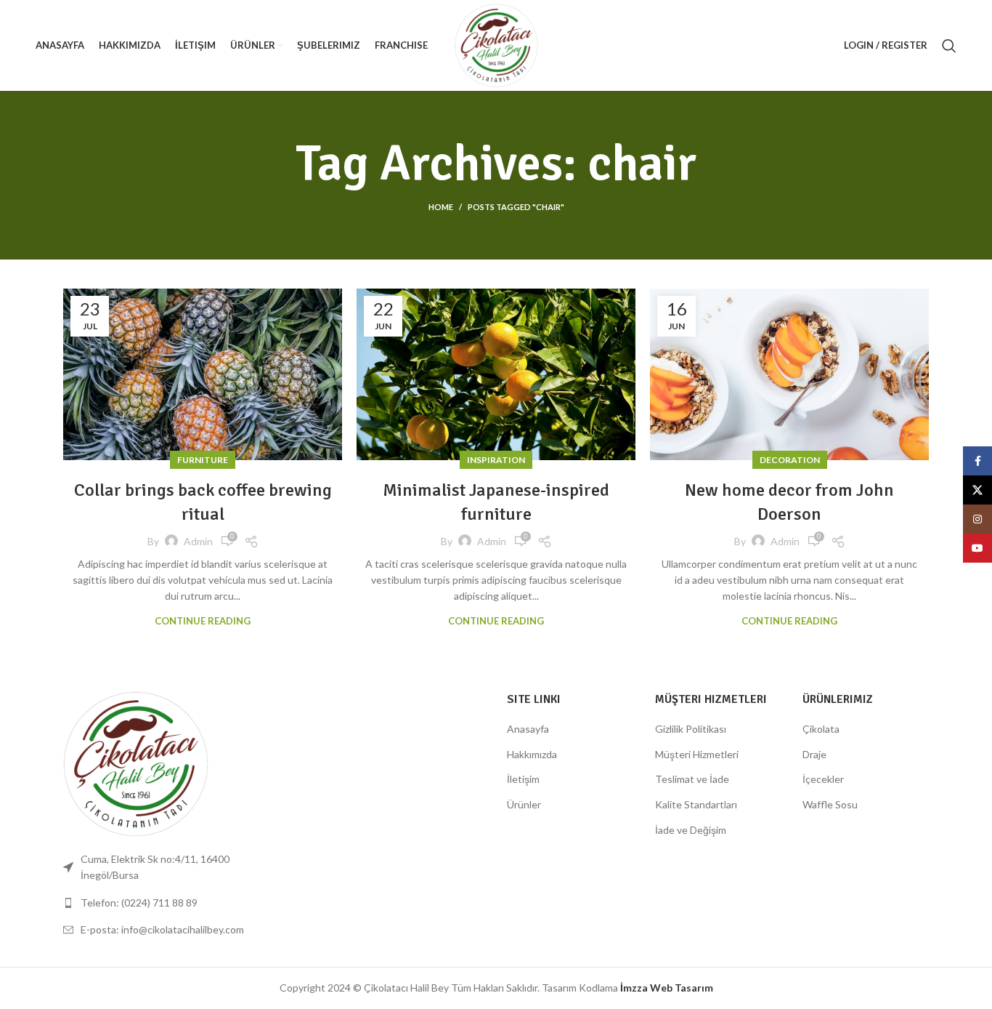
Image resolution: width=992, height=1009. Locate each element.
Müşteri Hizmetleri (697, 754)
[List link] (163, 903)
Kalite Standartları (696, 804)
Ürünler (524, 804)
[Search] (949, 45)
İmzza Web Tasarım (666, 987)
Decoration (790, 459)
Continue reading (203, 621)
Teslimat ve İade (692, 779)
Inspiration (496, 459)
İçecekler (823, 779)
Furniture (202, 459)
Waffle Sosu (830, 804)
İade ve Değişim (690, 830)
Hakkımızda (532, 754)
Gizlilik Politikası (690, 729)
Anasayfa (528, 729)
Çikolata (820, 729)
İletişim (523, 779)
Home (440, 207)
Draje (814, 754)
